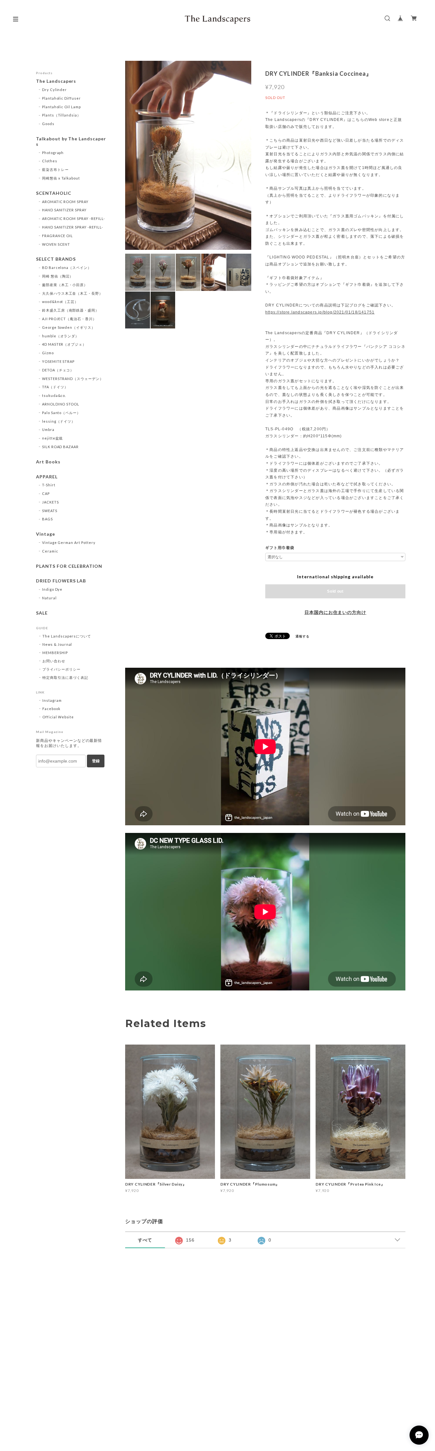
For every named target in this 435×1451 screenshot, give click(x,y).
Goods (48, 124)
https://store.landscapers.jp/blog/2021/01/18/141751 (319, 312)
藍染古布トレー (55, 169)
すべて (145, 1240)
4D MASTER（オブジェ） (64, 344)
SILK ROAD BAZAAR (60, 447)
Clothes (49, 161)
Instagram (52, 700)
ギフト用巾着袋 (279, 548)
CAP (46, 493)
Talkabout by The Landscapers (71, 141)
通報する (303, 636)
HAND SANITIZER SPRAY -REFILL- (72, 227)
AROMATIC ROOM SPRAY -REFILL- (73, 218)
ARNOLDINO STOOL (60, 404)
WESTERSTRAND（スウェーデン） (72, 379)
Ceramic (50, 551)
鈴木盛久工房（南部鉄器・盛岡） (70, 310)
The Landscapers (56, 81)
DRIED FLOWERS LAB (61, 580)
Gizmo (48, 353)
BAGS (47, 519)
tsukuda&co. (54, 395)
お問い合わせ (53, 661)
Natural (49, 598)
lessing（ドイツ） (58, 421)
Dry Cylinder (54, 90)
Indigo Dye (52, 589)
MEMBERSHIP (55, 653)
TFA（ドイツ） (55, 387)
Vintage (45, 534)
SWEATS (49, 511)
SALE (42, 613)
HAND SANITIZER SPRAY (64, 210)
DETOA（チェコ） (58, 370)
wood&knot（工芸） (60, 301)
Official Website (58, 717)
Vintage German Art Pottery (69, 542)
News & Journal (57, 644)
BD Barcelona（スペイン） (66, 267)
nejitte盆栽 (52, 438)
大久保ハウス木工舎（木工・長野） (72, 293)
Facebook (51, 709)
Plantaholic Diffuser (61, 98)
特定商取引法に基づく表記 (65, 677)
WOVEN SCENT (56, 244)
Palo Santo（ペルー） (61, 413)
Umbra (48, 429)
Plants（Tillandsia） (61, 115)
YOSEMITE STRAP (58, 361)
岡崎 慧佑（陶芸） (58, 276)
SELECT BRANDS (55, 259)
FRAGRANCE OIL (57, 236)
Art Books (48, 461)
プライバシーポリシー (61, 669)
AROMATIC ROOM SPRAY (65, 202)
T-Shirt (48, 485)
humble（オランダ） (60, 336)
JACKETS (50, 502)
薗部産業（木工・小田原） (65, 285)
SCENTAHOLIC (53, 193)
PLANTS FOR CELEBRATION (69, 566)
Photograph (53, 153)
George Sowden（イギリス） (68, 327)
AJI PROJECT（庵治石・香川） (69, 319)
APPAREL (47, 476)
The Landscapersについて (66, 636)
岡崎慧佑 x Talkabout (61, 178)
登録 (96, 761)
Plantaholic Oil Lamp (61, 107)
